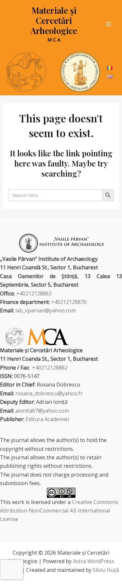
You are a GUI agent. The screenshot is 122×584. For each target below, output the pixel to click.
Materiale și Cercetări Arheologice (54, 20)
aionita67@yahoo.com (42, 410)
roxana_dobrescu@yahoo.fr (49, 393)
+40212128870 (69, 302)
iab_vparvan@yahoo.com (45, 310)
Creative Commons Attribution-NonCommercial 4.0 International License (59, 510)
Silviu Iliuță (106, 570)
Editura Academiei (47, 419)
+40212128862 (34, 293)
